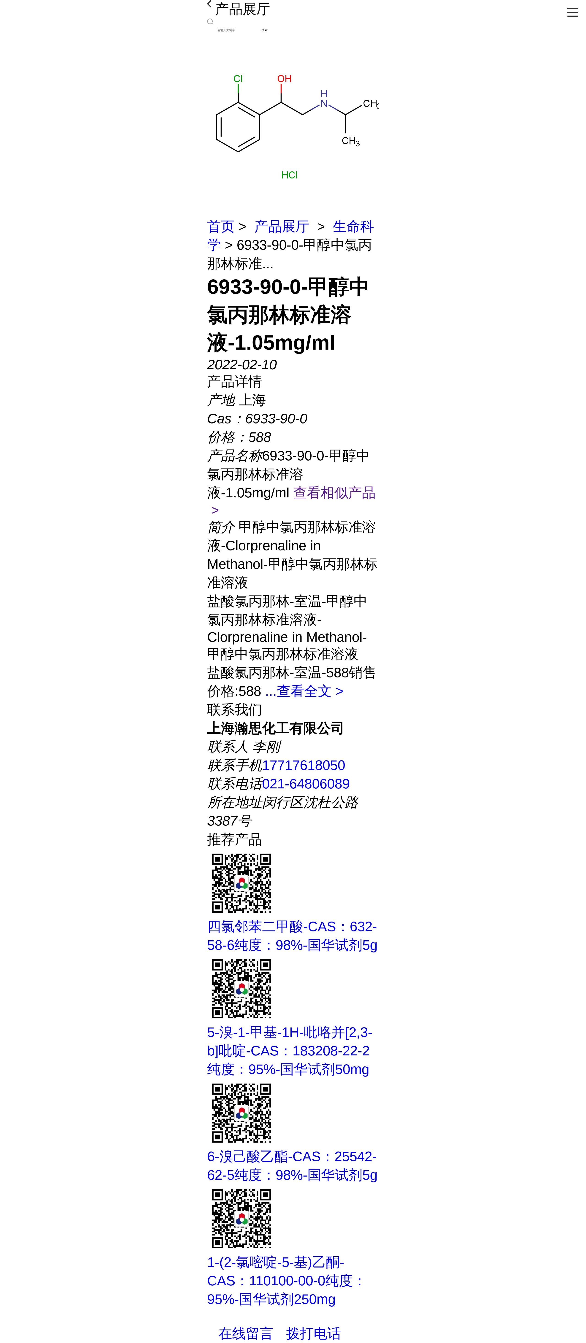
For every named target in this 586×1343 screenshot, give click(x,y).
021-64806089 (306, 783)
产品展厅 (281, 226)
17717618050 (303, 765)
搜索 (265, 30)
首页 (221, 226)
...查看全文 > (304, 691)
